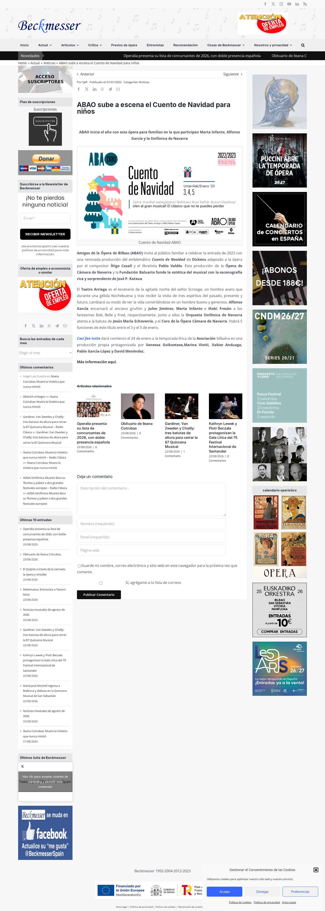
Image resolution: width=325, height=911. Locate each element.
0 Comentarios (87, 449)
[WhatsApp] (49, 326)
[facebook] (265, 4)
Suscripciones (45, 109)
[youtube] (289, 4)
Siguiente (231, 74)
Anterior (87, 74)
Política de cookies (240, 902)
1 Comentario (175, 453)
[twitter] (273, 4)
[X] (34, 326)
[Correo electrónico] (65, 326)
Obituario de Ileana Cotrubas (253, 55)
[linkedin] (297, 4)
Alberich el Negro (34, 397)
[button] (316, 870)
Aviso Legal (289, 902)
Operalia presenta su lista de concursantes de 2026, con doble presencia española (149, 55)
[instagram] (281, 4)
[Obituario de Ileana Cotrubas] (137, 395)
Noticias (144, 82)
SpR (84, 82)
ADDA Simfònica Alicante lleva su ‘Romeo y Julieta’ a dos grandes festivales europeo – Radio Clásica (45, 483)
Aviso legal (121, 906)
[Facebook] (26, 326)
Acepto (225, 892)
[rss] (305, 4)
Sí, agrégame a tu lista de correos (153, 582)
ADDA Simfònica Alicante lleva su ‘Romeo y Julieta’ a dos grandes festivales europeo (45, 498)
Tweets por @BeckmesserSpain (45, 781)
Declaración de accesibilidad (193, 906)
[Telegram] (57, 326)
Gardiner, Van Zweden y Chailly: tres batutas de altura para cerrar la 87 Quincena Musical (45, 437)
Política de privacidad (267, 902)
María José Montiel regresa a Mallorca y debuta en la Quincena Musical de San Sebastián (45, 691)
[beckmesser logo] (49, 15)
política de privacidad (38, 250)
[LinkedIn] (42, 326)
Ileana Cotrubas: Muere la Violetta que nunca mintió (44, 381)
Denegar (262, 892)
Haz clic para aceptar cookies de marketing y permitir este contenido (45, 781)
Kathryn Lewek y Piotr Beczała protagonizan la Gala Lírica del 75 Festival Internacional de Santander (223, 437)
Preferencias (300, 892)
